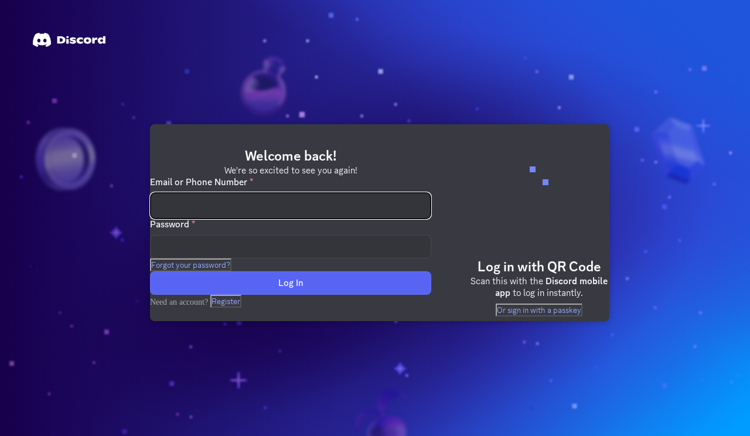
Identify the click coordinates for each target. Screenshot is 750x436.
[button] (190, 264)
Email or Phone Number (201, 182)
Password (172, 224)
